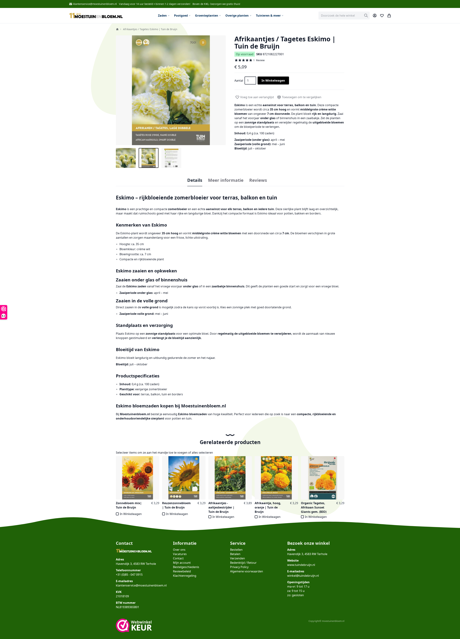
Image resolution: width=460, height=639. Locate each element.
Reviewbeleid (182, 571)
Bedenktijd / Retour (243, 563)
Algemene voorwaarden (246, 571)
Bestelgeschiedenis (186, 567)
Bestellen (236, 550)
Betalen (235, 554)
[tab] (194, 180)
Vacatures (180, 554)
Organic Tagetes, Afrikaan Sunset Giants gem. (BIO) (313, 507)
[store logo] (96, 15)
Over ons (179, 550)
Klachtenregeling (184, 576)
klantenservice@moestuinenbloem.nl (95, 4)
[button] (171, 90)
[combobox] (344, 15)
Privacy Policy (239, 567)
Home (117, 29)
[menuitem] (164, 15)
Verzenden (237, 558)
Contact (178, 558)
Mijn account (182, 563)
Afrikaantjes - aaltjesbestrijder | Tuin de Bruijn (221, 507)
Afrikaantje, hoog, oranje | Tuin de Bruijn (268, 507)
